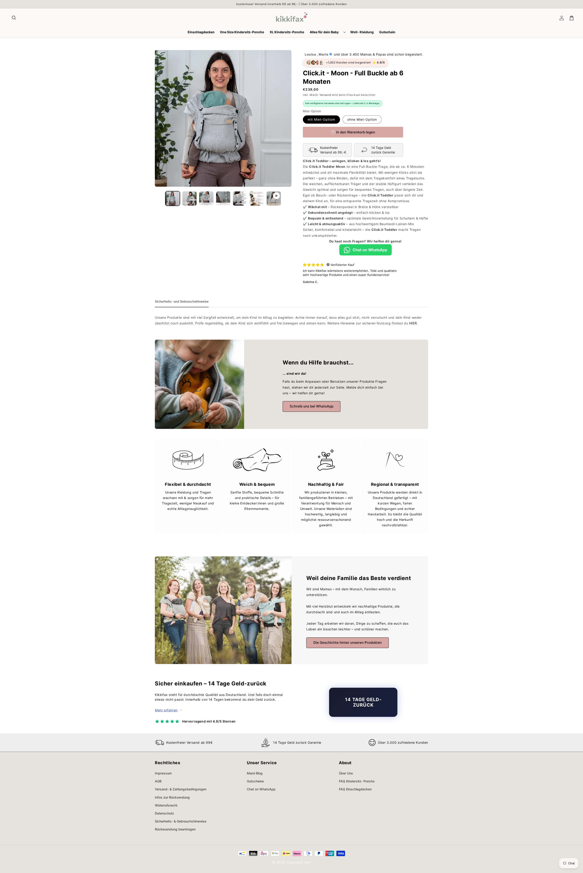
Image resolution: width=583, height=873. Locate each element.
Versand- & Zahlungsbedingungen (180, 789)
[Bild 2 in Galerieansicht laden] (189, 198)
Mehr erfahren (166, 710)
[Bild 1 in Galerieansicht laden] (172, 198)
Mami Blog (255, 773)
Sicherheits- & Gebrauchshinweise (180, 821)
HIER (413, 323)
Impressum (163, 773)
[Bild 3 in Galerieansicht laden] (206, 198)
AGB (158, 781)
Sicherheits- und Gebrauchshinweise (182, 301)
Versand (325, 95)
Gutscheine (255, 781)
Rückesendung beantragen (175, 829)
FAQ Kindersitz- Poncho (357, 781)
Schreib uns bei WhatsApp (311, 406)
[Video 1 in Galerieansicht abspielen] (273, 198)
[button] (14, 18)
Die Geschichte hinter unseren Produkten (347, 642)
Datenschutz (164, 813)
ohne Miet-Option (362, 119)
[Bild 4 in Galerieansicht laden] (223, 198)
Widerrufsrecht (166, 805)
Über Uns (346, 773)
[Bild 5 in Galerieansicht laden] (240, 198)
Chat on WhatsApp (261, 789)
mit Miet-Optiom (321, 119)
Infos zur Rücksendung (172, 797)
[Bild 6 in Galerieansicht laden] (257, 198)
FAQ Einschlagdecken (355, 789)
